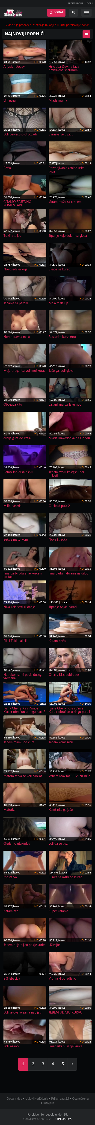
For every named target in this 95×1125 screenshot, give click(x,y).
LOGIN (89, 3)
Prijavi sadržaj (60, 1098)
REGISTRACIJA (75, 3)
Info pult (48, 1103)
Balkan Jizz (64, 1119)
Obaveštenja (80, 1098)
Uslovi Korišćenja (36, 1098)
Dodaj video (14, 1098)
